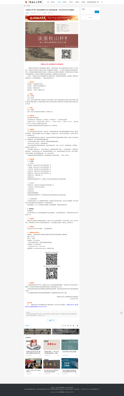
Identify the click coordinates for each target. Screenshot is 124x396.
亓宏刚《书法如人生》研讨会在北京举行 (33, 371)
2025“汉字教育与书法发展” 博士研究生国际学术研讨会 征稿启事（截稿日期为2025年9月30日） (69, 371)
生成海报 (64, 325)
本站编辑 (27, 12)
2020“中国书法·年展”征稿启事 (69, 351)
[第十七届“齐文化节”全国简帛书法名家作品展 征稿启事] (51, 363)
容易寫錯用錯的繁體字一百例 (93, 2)
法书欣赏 (71, 2)
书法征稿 (59, 2)
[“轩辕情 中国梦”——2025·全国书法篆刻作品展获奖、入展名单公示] (51, 345)
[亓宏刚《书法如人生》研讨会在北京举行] (33, 363)
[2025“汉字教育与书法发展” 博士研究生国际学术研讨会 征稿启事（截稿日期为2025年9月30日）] (69, 363)
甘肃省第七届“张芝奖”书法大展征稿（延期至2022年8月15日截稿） (33, 352)
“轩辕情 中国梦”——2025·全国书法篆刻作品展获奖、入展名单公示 (51, 352)
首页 (48, 2)
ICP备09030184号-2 (69, 392)
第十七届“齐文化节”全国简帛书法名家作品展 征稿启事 (51, 371)
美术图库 (83, 2)
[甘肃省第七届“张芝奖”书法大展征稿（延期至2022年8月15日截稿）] (33, 345)
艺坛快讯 (53, 2)
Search (96, 11)
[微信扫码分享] (68, 325)
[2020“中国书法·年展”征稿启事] (69, 345)
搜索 (83, 9)
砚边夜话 (77, 2)
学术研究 (64, 2)
